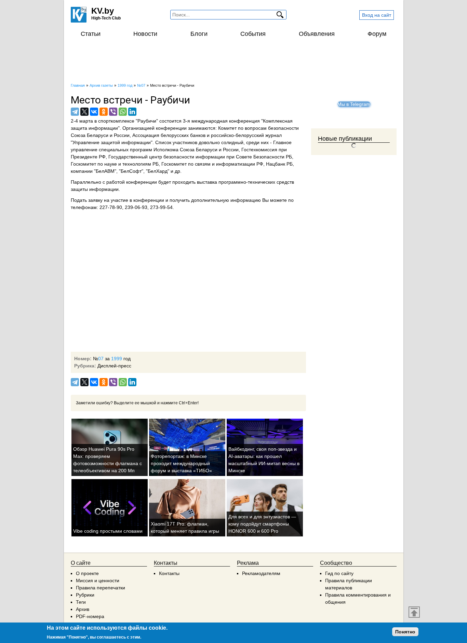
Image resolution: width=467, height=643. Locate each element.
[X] (84, 112)
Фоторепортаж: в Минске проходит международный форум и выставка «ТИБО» (181, 463)
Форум (377, 33)
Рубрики (85, 595)
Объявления (317, 33)
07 (101, 358)
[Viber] (113, 112)
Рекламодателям (261, 573)
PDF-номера (90, 616)
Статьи (91, 33)
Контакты (169, 573)
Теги (81, 602)
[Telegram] (75, 112)
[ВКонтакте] (94, 112)
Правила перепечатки (100, 587)
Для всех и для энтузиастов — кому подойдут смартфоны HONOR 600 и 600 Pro (262, 524)
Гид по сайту (339, 573)
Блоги (199, 33)
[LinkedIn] (132, 112)
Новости (145, 33)
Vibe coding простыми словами (108, 531)
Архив (82, 609)
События (253, 33)
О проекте (87, 573)
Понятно (405, 631)
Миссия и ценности (97, 580)
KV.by (102, 10)
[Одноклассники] (103, 112)
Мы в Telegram (353, 104)
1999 (116, 358)
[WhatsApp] (123, 112)
